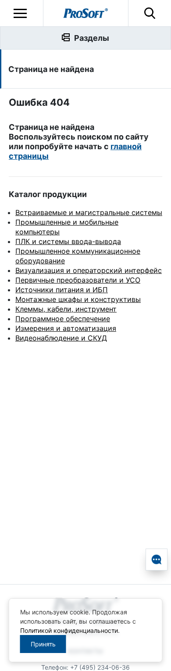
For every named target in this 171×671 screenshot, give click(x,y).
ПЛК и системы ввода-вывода (68, 241)
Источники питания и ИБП (61, 289)
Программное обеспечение (62, 318)
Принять (43, 644)
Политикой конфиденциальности (69, 630)
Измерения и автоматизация (65, 328)
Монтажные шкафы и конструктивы (78, 299)
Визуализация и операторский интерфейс (88, 270)
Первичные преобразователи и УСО (77, 280)
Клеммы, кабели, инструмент (66, 309)
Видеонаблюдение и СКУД (61, 338)
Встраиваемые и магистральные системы (88, 212)
